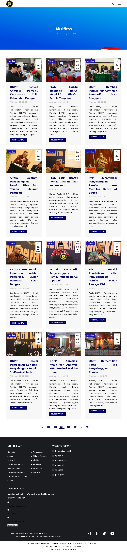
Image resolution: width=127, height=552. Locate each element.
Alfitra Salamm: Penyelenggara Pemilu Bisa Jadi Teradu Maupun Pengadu (24, 185)
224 (75, 427)
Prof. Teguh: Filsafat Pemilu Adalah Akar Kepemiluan (63, 181)
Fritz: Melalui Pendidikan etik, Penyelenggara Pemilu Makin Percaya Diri (103, 277)
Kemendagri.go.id (63, 451)
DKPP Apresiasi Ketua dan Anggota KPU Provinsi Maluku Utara (63, 366)
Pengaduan (38, 452)
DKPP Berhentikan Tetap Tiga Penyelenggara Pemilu (103, 366)
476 (88, 427)
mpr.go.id (59, 465)
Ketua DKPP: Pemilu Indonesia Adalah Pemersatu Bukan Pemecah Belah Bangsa (24, 277)
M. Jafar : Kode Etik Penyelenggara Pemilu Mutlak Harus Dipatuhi (63, 275)
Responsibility (13, 468)
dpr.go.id (59, 470)
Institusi (11, 460)
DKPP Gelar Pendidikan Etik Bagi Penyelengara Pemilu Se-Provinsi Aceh (24, 366)
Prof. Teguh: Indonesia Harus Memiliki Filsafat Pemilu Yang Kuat (63, 92)
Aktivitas (12, 61)
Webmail (37, 472)
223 (68, 427)
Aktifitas (36, 460)
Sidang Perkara (40, 456)
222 (62, 427)
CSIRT (10, 481)
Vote (15, 525)
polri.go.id (59, 474)
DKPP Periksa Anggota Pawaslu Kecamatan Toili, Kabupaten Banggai (24, 92)
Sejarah (10, 456)
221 (55, 427)
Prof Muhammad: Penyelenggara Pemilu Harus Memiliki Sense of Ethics (103, 185)
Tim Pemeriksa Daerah (17, 476)
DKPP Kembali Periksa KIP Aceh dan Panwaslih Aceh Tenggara (103, 92)
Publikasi (37, 464)
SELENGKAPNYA (18, 140)
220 (48, 427)
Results (11, 525)
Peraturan (37, 468)
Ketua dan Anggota (16, 472)
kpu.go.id (59, 456)
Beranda (11, 452)
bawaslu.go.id (61, 460)
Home (53, 34)
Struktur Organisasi (16, 464)
